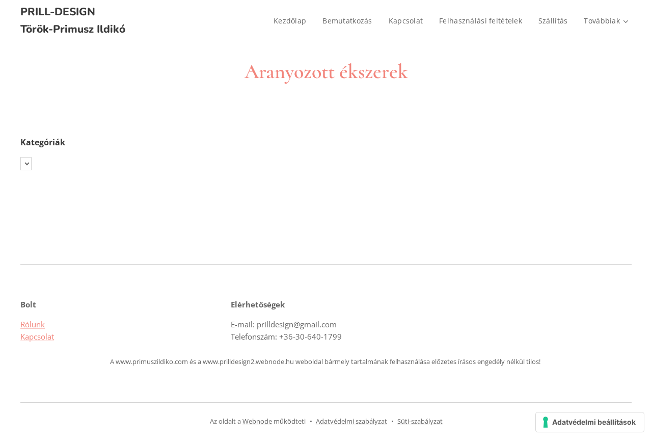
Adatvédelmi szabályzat (351, 421)
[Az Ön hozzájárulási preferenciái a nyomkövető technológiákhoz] (590, 422)
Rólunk (32, 324)
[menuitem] (292, 21)
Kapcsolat (37, 336)
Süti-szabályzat (420, 421)
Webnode (257, 421)
